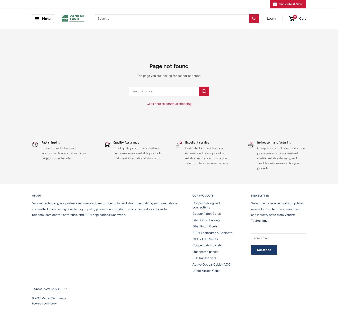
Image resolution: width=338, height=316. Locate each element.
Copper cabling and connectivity (206, 205)
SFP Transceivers (204, 258)
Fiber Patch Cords (204, 226)
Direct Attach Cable (206, 271)
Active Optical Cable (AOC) (212, 264)
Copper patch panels (206, 245)
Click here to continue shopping (169, 104)
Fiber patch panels (205, 252)
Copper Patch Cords (206, 213)
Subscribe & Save (290, 4)
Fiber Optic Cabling (206, 220)
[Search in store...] (204, 91)
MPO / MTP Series (205, 239)
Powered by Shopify (44, 303)
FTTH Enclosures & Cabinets (212, 233)
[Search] (254, 18)
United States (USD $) (47, 288)
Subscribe (264, 250)
